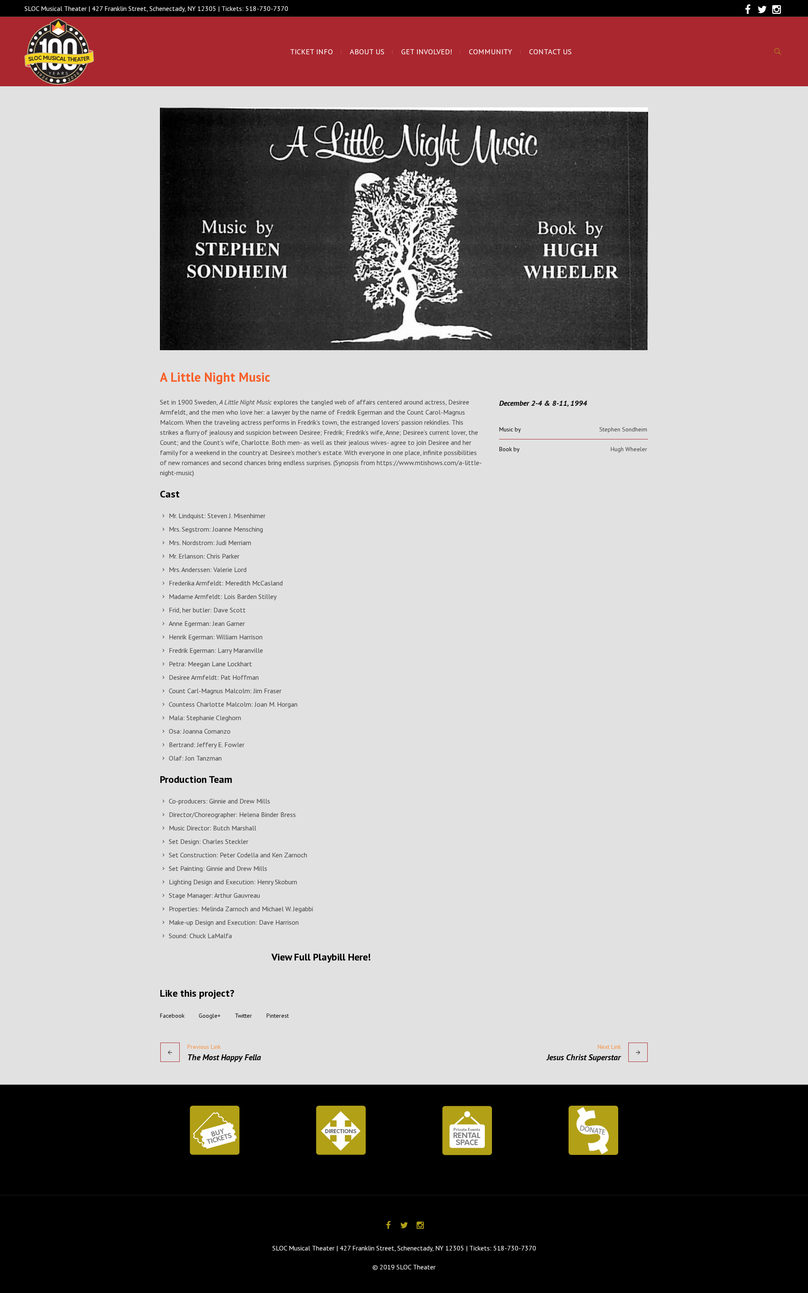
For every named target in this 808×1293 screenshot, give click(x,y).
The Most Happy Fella (224, 1057)
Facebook (172, 1015)
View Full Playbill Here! (321, 956)
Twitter (243, 1015)
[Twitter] (762, 9)
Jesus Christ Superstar (584, 1057)
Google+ (210, 1015)
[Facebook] (747, 9)
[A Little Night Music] (404, 228)
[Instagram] (776, 9)
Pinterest (277, 1015)
